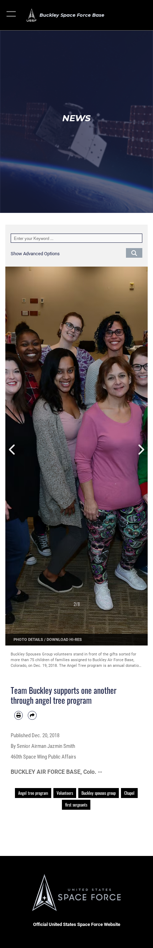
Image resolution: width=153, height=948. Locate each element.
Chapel (129, 792)
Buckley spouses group (98, 792)
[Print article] (18, 715)
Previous (12, 450)
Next (140, 450)
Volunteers (65, 792)
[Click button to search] (134, 252)
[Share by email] (32, 715)
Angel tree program (33, 792)
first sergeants (76, 804)
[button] (11, 15)
